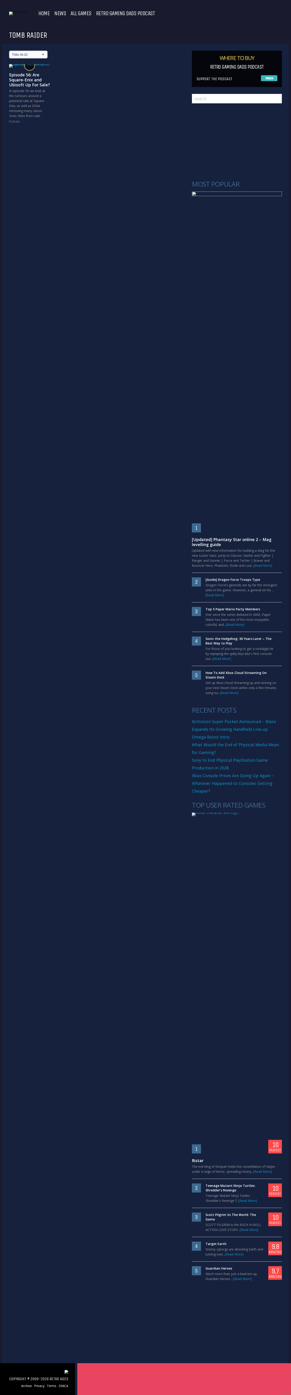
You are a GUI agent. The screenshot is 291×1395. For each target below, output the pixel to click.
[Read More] (263, 565)
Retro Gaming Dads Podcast (125, 13)
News (60, 13)
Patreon (269, 78)
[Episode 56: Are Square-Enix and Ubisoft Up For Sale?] (30, 66)
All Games (80, 13)
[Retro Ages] (18, 11)
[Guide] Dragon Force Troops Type (233, 579)
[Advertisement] (237, 142)
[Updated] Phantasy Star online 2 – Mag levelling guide (231, 542)
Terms (51, 1386)
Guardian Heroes (219, 1268)
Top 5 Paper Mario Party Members (233, 609)
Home (44, 13)
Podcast (14, 121)
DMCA (63, 1386)
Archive (26, 1386)
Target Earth (216, 1244)
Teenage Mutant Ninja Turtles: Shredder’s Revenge (230, 1187)
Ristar (197, 1160)
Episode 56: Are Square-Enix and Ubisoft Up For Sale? (29, 79)
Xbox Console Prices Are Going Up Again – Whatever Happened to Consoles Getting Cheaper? (233, 783)
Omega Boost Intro (211, 737)
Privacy (39, 1386)
